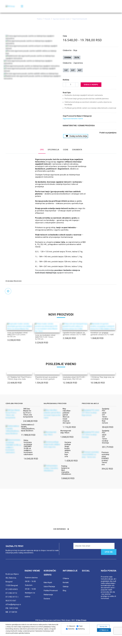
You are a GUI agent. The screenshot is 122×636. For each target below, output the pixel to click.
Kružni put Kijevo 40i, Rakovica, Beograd (12, 578)
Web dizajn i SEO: (68, 620)
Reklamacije (48, 595)
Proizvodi (47, 19)
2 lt (72, 70)
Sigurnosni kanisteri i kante (61, 19)
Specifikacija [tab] (53, 150)
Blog (64, 590)
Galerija (65, 586)
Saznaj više (103, 626)
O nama (66, 578)
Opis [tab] (42, 150)
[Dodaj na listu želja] (30, 327)
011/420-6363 (11, 589)
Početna (39, 19)
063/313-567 (11, 601)
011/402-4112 (11, 593)
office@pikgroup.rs (13, 604)
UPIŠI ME (109, 552)
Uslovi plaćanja (49, 586)
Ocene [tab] (65, 150)
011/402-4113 (11, 597)
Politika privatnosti (51, 590)
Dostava (47, 599)
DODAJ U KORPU (91, 85)
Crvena (67, 58)
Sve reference (59, 529)
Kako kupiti (48, 582)
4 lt (79, 70)
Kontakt (66, 582)
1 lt (66, 70)
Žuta (77, 58)
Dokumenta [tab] (77, 150)
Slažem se (104, 630)
